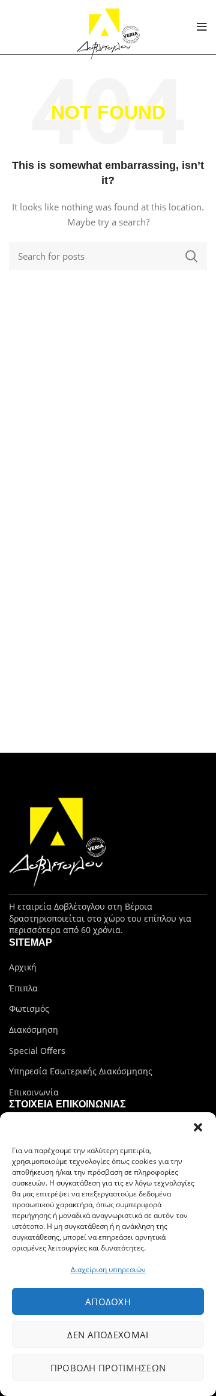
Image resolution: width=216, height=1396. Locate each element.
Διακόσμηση (33, 1029)
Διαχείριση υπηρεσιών (108, 1269)
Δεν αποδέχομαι (107, 1335)
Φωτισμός (29, 1008)
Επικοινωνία (34, 1092)
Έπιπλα (23, 988)
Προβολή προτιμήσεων (108, 1368)
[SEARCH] (191, 256)
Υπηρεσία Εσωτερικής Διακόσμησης (80, 1071)
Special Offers (37, 1050)
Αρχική (23, 967)
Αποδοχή (108, 1302)
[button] (198, 1127)
